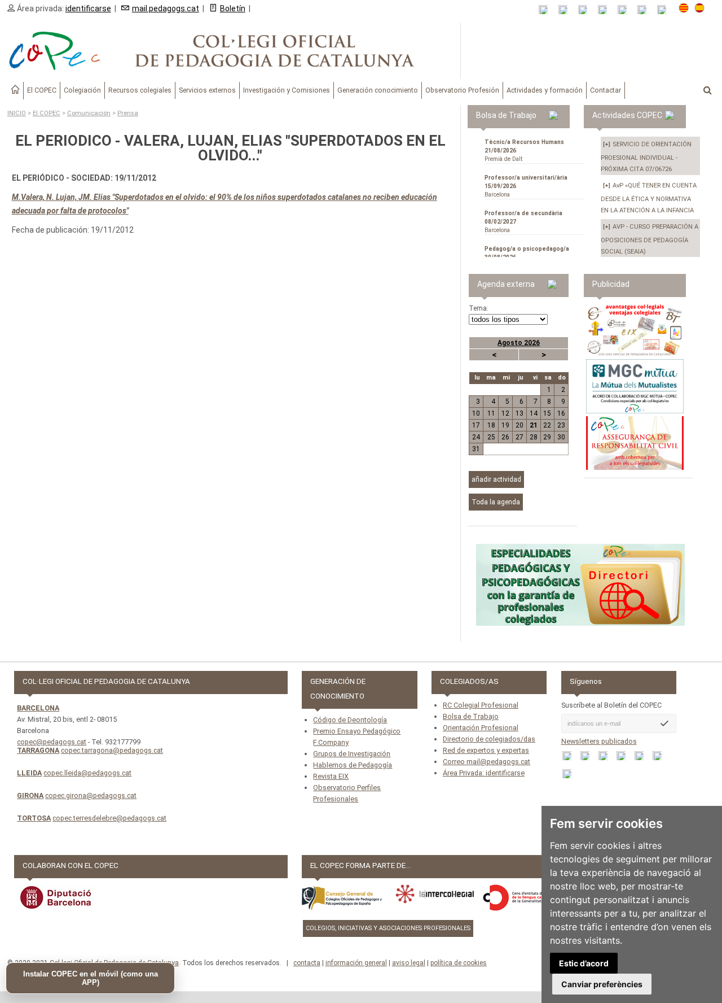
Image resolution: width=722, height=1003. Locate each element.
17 (476, 425)
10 (476, 413)
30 (561, 437)
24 (476, 437)
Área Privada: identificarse (484, 773)
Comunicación (89, 113)
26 (505, 437)
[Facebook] (586, 10)
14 (534, 413)
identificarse (88, 8)
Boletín (232, 8)
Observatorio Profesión (462, 90)
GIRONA (30, 795)
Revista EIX (331, 776)
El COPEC (41, 90)
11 (491, 413)
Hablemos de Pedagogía (352, 765)
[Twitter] (606, 10)
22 (547, 425)
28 (534, 437)
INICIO (16, 113)
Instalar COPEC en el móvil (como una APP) (90, 978)
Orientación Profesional (480, 727)
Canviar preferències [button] (601, 984)
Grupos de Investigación (351, 753)
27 (519, 437)
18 (491, 425)
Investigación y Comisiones (286, 90)
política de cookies (458, 963)
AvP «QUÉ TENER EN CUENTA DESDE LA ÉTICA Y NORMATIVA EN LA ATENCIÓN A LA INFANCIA (649, 198)
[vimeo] (665, 10)
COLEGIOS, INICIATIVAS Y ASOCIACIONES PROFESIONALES (388, 928)
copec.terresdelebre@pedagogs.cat (109, 818)
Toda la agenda (496, 502)
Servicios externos (207, 90)
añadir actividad (496, 479)
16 (561, 413)
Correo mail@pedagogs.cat (486, 761)
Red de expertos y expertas (486, 750)
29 (547, 437)
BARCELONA (38, 708)
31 (476, 449)
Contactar (605, 90)
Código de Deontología (350, 720)
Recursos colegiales (139, 90)
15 (547, 413)
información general (356, 963)
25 (491, 437)
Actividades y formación (545, 90)
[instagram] (645, 10)
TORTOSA (34, 818)
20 (519, 425)
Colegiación (82, 90)
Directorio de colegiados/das (489, 739)
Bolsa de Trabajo (471, 716)
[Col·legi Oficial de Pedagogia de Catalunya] (230, 51)
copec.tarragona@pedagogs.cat (112, 750)
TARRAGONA (38, 750)
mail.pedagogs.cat (165, 8)
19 (505, 425)
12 (505, 413)
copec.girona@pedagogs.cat (91, 795)
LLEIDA (29, 773)
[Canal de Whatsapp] (566, 10)
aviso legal (408, 963)
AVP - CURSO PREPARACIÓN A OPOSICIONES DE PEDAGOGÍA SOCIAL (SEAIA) (649, 239)
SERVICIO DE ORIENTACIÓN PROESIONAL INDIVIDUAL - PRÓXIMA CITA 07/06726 (646, 157)
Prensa (127, 113)
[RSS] (547, 10)
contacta (306, 963)
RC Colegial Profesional (480, 705)
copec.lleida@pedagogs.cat (87, 773)
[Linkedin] (626, 10)
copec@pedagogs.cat (51, 742)
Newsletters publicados (599, 741)
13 (519, 413)
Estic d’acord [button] (584, 963)
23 (561, 425)
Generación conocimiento (377, 90)
